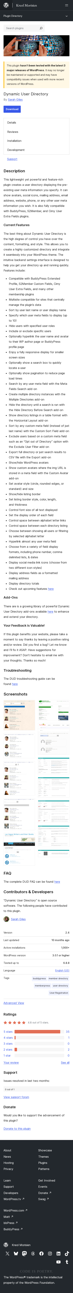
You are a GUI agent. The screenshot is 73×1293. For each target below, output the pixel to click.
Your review (11, 1062)
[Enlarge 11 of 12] (64, 830)
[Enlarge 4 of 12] (30, 803)
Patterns (43, 1169)
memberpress (42, 985)
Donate (45, 1193)
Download (12, 109)
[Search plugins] (41, 28)
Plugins (42, 1163)
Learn (7, 1180)
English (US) (62, 970)
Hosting (9, 1163)
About (7, 1150)
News (7, 1156)
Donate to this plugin (17, 1128)
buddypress (39, 978)
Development (16, 150)
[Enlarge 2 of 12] (30, 738)
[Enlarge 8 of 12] (64, 762)
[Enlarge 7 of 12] (64, 728)
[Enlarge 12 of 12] (64, 854)
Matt (8, 1217)
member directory (58, 978)
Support (12, 159)
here (51, 588)
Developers (11, 1193)
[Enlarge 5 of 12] (30, 837)
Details (11, 122)
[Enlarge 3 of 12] (30, 766)
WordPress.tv (14, 1199)
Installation (14, 140)
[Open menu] (67, 5)
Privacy (8, 1169)
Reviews (12, 132)
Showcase (45, 1150)
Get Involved (46, 1180)
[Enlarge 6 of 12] (64, 705)
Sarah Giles (15, 99)
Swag (43, 1199)
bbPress (11, 1223)
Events (42, 1186)
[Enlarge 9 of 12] (64, 782)
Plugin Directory (13, 15)
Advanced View (14, 1003)
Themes (43, 1156)
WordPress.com (16, 1210)
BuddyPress (13, 1229)
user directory (60, 985)
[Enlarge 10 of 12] (64, 805)
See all (65, 1062)
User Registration (59, 993)
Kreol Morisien (21, 1245)
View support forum (16, 1097)
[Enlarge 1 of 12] (30, 705)
